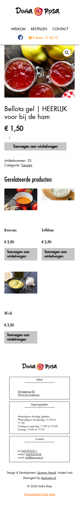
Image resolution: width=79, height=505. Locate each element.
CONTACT (60, 29)
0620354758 (33, 454)
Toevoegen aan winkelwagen (35, 146)
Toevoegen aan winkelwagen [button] (18, 254)
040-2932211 (29, 451)
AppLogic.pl (48, 478)
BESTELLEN (39, 29)
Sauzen (26, 165)
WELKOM (18, 29)
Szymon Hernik (46, 472)
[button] (67, 53)
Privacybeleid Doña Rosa (39, 494)
